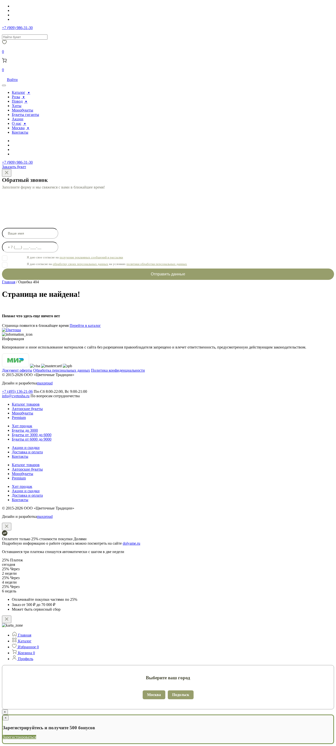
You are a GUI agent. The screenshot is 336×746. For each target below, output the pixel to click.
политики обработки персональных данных (156, 264)
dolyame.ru (131, 543)
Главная (8, 282)
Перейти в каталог (85, 325)
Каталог (18, 92)
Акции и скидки (26, 447)
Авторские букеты (27, 409)
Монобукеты (22, 110)
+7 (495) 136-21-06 (17, 391)
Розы (16, 97)
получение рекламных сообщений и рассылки (91, 257)
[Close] (6, 173)
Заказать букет (14, 167)
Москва (18, 128)
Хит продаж (22, 426)
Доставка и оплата (27, 452)
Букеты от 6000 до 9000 (31, 439)
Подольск (180, 695)
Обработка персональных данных (61, 370)
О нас (16, 123)
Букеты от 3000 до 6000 (31, 435)
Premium (19, 417)
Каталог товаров (26, 404)
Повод (17, 101)
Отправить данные (168, 274)
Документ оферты (17, 370)
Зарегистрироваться (19, 737)
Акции (17, 119)
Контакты (20, 132)
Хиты (16, 106)
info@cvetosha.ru (16, 396)
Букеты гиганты (25, 114)
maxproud (45, 383)
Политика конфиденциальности (118, 370)
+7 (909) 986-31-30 (17, 28)
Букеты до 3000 (25, 430)
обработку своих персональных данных (80, 264)
